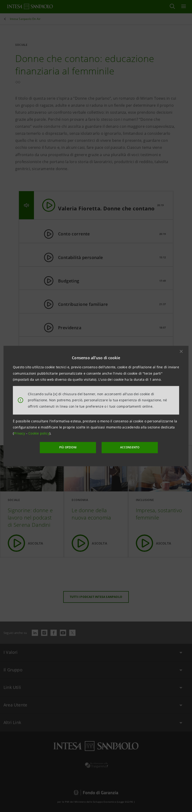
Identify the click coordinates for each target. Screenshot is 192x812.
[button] (181, 351)
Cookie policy (38, 433)
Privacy (20, 433)
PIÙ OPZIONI (68, 447)
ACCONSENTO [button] (130, 447)
